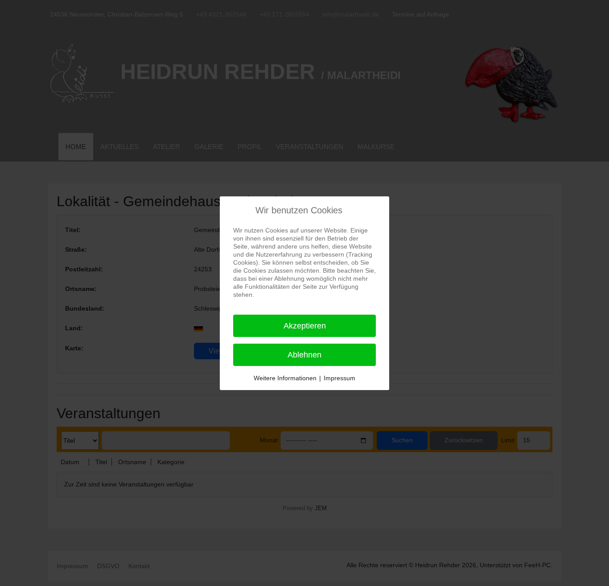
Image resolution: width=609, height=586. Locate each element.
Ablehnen (304, 354)
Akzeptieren (305, 325)
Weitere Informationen (285, 378)
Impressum (339, 378)
